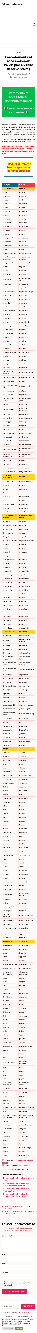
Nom (4, 1254)
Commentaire (7, 1236)
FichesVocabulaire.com (12, 4)
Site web (5, 1273)
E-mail (4, 1264)
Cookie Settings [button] (8, 1328)
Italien (18, 52)
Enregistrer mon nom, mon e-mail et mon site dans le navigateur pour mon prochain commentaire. (18, 1284)
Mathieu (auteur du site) (19, 74)
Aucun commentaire (20, 77)
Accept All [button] (19, 1328)
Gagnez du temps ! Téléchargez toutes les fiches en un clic (19, 167)
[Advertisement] (18, 28)
